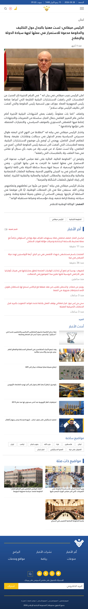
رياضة (44, 558)
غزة (57, 444)
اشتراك (11, 586)
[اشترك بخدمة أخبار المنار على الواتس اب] (52, 574)
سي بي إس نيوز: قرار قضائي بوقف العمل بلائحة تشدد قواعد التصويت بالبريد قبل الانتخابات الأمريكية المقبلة (45, 305)
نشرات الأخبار (44, 552)
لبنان (81, 19)
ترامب (22, 444)
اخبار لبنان (40, 449)
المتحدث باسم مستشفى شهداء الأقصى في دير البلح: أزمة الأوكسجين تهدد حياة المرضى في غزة (46, 256)
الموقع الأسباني (42, 601)
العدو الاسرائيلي (56, 449)
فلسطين (68, 444)
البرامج (16, 552)
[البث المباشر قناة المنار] (39, 574)
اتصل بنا (23, 601)
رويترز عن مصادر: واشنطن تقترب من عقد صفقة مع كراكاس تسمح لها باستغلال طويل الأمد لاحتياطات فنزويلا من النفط (44, 288)
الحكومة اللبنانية (75, 219)
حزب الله (47, 444)
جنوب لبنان (34, 444)
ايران (12, 444)
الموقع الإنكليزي (63, 601)
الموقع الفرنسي (53, 601)
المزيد (81, 319)
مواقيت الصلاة (32, 601)
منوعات (71, 558)
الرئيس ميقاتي (57, 219)
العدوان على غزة (75, 449)
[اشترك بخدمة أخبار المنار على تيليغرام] (58, 574)
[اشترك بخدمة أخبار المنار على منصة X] (46, 574)
